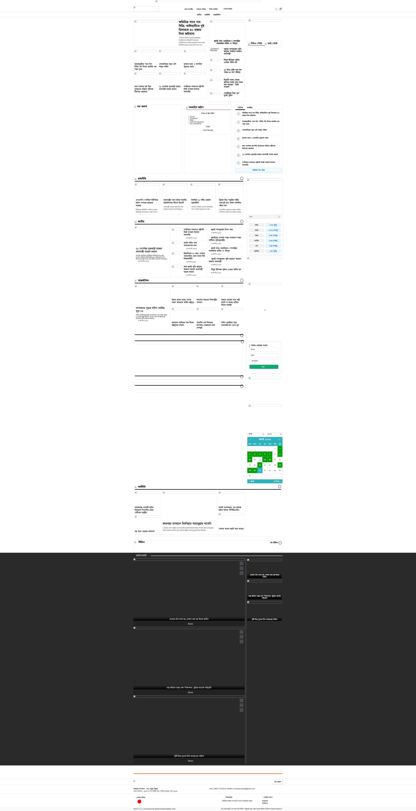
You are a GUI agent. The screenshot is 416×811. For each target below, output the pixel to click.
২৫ (255, 470)
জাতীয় (199, 15)
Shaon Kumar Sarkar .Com (165, 809)
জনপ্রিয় (249, 107)
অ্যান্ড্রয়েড (265, 801)
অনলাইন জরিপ (196, 107)
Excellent (193, 118)
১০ (250, 459)
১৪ (270, 459)
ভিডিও (142, 542)
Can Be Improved (197, 122)
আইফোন (265, 803)
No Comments (195, 123)
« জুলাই (251, 481)
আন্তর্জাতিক (216, 15)
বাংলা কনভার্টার (188, 9)
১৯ (260, 465)
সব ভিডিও (274, 542)
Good (192, 117)
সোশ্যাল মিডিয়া (227, 9)
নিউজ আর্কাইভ (213, 9)
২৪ (250, 470)
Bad (191, 120)
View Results (208, 130)
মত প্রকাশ (277, 782)
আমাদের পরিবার (201, 9)
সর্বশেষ (240, 107)
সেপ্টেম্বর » (277, 481)
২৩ (280, 465)
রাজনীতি (207, 15)
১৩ (265, 459)
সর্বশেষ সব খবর (259, 170)
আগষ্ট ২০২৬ (265, 439)
